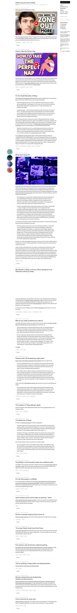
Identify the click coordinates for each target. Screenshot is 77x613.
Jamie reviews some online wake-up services (26, 500)
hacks (17, 605)
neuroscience (27, 4)
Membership (63, 7)
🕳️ (65, 51)
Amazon (31, 300)
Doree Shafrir (18, 396)
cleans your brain (24, 37)
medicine (28, 146)
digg (18, 347)
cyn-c (54, 517)
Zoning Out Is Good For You (25, 10)
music (30, 311)
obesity (24, 554)
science (23, 4)
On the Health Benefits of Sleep (26, 96)
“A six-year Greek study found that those (29, 528)
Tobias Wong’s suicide (29, 383)
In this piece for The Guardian (22, 98)
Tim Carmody (26, 153)
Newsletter (63, 8)
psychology (18, 590)
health (46, 4)
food (17, 554)
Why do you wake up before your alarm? (29, 320)
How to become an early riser (25, 599)
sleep (20, 4)
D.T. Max (17, 453)
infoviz (22, 488)
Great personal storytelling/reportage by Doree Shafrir (28, 361)
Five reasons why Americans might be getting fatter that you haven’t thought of (34, 547)
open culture (37, 84)
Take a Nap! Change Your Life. (32, 83)
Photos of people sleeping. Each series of (29, 514)
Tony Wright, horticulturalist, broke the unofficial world (34, 462)
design (17, 411)
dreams (37, 4)
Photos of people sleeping (21, 517)
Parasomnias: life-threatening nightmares (29, 358)
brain (17, 470)
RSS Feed (64, 25)
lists (17, 568)
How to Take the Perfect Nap (25, 51)
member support (63, 32)
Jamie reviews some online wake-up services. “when (33, 497)
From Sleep (40, 308)
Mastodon (64, 28)
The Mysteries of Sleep (23, 420)
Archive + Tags (64, 12)
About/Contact (64, 13)
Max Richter (25, 311)
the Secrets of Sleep (26, 422)
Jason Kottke (26, 8)
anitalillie (18, 488)
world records (25, 470)
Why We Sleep (38, 146)
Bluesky (63, 27)
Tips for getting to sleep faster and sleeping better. (32, 563)
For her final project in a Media (26, 479)
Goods (62, 10)
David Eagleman (37, 303)
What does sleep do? (22, 154)
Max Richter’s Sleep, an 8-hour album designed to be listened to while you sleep (33, 270)
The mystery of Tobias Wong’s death (28, 405)
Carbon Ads (68, 19)
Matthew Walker (23, 146)
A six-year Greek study (21, 530)
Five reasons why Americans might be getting (31, 545)
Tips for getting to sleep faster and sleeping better (27, 566)
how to (34, 4)
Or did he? (45, 407)
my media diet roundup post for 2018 (25, 135)
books (17, 146)
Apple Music (37, 300)
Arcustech (66, 34)
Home (61, 5)
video (32, 4)
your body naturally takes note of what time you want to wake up (35, 323)
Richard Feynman (25, 590)
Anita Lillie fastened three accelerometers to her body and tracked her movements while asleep (35, 482)
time (24, 349)
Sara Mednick (22, 87)
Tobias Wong (42, 4)
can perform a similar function (25, 38)
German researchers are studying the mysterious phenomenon (28, 578)
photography (18, 519)
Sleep (21, 260)
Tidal (41, 300)
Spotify (27, 300)
